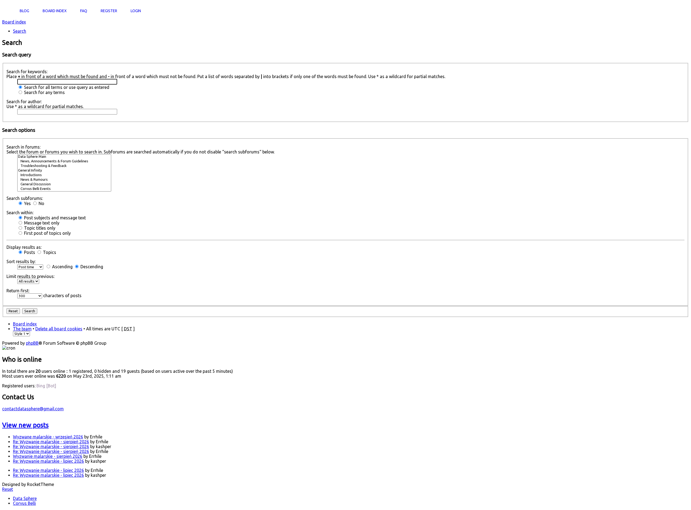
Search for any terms (44, 92)
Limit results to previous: (30, 276)
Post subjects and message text (54, 217)
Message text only (41, 222)
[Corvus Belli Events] (64, 189)
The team (22, 328)
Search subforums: (24, 198)
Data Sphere (25, 498)
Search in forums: (23, 147)
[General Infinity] (64, 170)
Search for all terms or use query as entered (66, 87)
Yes (27, 203)
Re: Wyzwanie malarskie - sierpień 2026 (51, 441)
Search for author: (24, 101)
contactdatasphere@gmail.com (33, 408)
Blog (24, 11)
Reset (7, 489)
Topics (49, 252)
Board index (14, 21)
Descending (91, 266)
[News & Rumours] (64, 179)
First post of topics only (47, 233)
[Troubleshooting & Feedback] (64, 166)
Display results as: (24, 247)
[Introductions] (64, 175)
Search (19, 31)
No (41, 203)
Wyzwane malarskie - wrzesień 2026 (48, 436)
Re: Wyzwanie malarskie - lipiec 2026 (48, 461)
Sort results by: (21, 261)
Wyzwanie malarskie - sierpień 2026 (47, 456)
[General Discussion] (64, 184)
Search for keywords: (27, 71)
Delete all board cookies (58, 328)
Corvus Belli (24, 503)
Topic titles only (39, 228)
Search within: (19, 212)
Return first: (17, 290)
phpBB (32, 343)
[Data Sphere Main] (64, 157)
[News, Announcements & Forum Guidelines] (64, 161)
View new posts (25, 425)
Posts (29, 252)
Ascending (62, 266)
